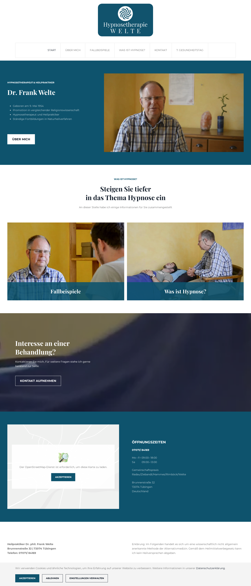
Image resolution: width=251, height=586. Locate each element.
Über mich (72, 50)
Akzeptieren (63, 477)
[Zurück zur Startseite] (125, 20)
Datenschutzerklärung (210, 568)
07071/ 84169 (140, 450)
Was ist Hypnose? (132, 50)
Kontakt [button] (161, 50)
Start (52, 50)
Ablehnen (52, 578)
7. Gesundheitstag (189, 50)
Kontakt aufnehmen (38, 381)
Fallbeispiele (100, 50)
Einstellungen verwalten (86, 578)
